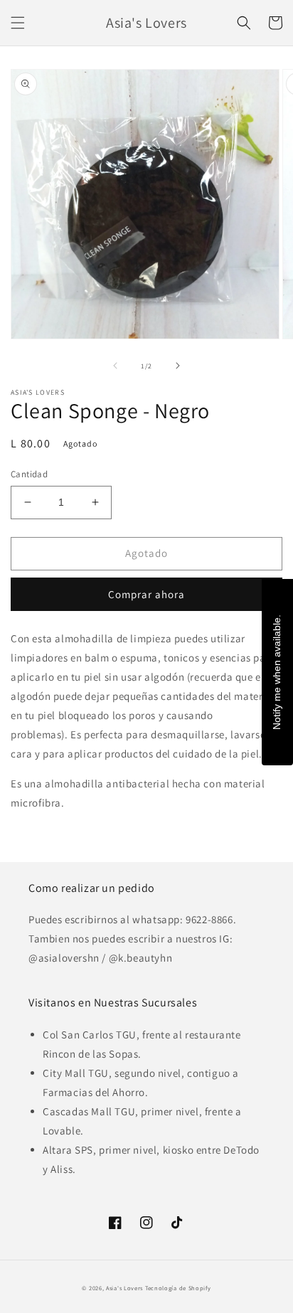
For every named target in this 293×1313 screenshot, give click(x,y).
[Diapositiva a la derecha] (177, 365)
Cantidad (29, 474)
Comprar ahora (146, 594)
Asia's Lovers (124, 1288)
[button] (17, 22)
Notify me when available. (276, 672)
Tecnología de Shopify (178, 1288)
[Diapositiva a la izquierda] (115, 365)
